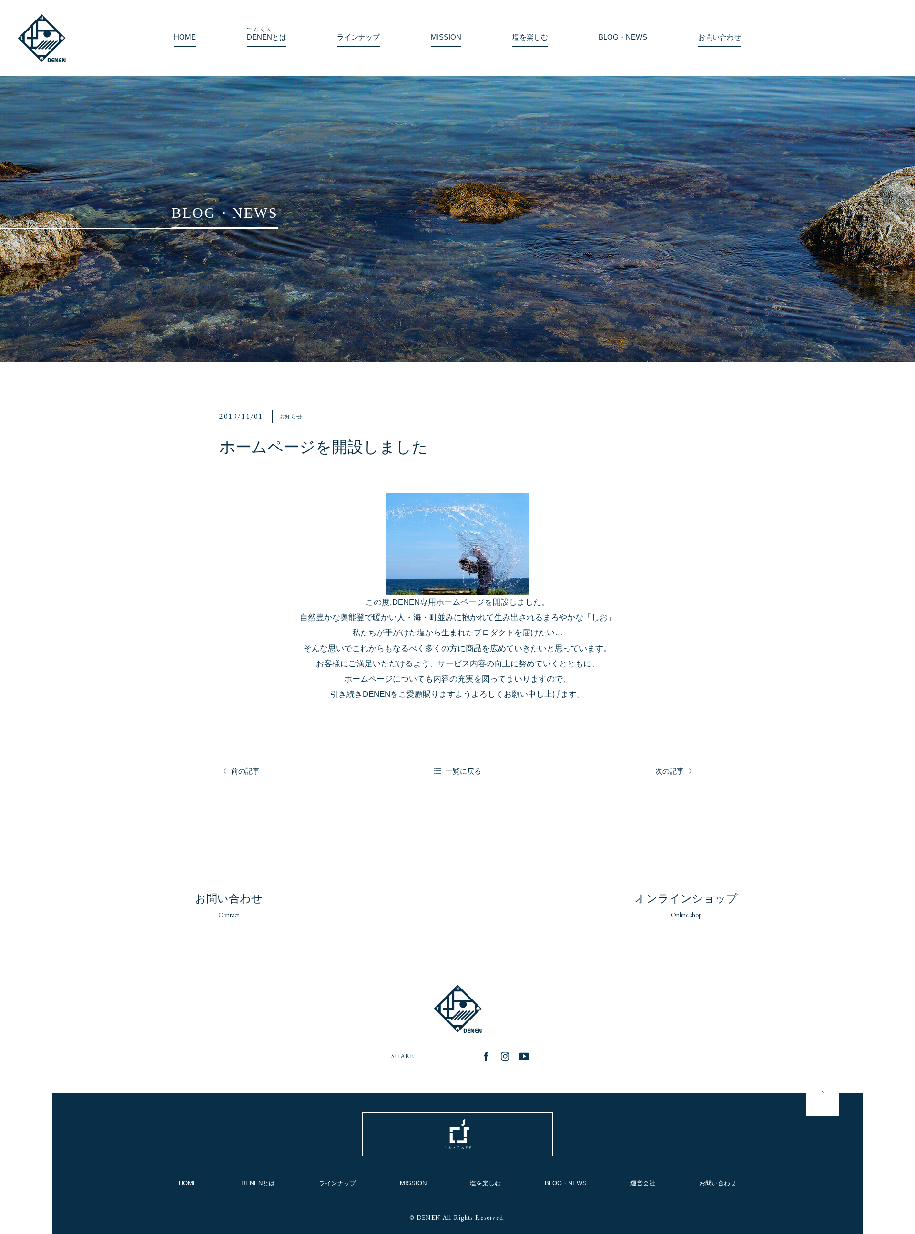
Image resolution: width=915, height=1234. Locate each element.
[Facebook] (486, 1056)
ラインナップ (337, 1183)
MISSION (413, 1183)
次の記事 (669, 771)
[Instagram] (505, 1056)
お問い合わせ (717, 1183)
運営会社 (642, 1183)
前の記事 (245, 771)
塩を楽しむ (485, 1183)
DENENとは (258, 1183)
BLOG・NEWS (566, 1183)
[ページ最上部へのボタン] (822, 1099)
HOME (188, 1183)
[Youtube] (524, 1056)
